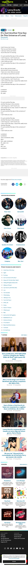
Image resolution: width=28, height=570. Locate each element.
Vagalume (7, 1)
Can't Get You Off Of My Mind (10, 287)
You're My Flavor (7, 300)
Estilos (16, 5)
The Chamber (6, 292)
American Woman (7, 320)
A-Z (21, 5)
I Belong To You (7, 297)
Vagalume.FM (23, 464)
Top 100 (9, 5)
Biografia (25, 16)
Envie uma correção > (17, 179)
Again (4, 272)
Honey (5, 305)
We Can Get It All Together (9, 315)
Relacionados (18, 16)
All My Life (5, 302)
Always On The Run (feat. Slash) (11, 280)
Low (4, 290)
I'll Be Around (6, 310)
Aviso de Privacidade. (14, 558)
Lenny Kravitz (13, 10)
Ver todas (24, 335)
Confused (5, 327)
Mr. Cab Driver (6, 330)
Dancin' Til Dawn (7, 307)
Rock (9, 12)
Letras (2, 16)
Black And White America (9, 325)
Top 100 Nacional (5, 538)
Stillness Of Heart (7, 285)
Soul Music (18, 12)
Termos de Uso (17, 536)
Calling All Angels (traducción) (10, 282)
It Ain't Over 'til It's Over (8, 270)
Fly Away (5, 275)
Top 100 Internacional (6, 540)
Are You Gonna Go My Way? (9, 277)
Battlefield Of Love (7, 317)
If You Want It (6, 322)
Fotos (12, 16)
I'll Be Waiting (6, 295)
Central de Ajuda (18, 535)
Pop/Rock (13, 12)
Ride (4, 312)
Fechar (14, 561)
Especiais (3, 535)
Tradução (9, 30)
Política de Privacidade (19, 538)
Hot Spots (3, 536)
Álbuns (7, 16)
